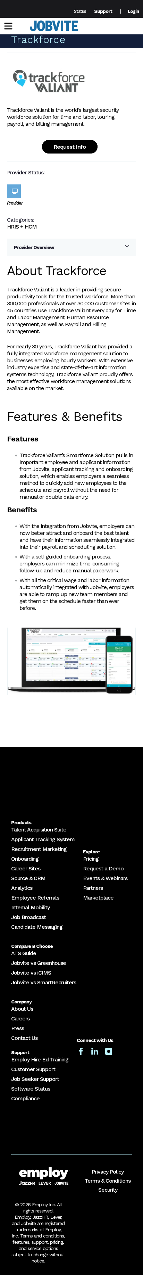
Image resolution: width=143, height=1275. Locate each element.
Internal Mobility (30, 907)
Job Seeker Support (35, 1079)
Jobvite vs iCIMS (31, 972)
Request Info (70, 146)
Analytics (21, 888)
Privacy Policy (108, 1171)
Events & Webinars (105, 878)
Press (17, 1028)
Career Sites (25, 868)
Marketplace (98, 897)
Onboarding (25, 858)
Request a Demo (103, 868)
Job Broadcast (28, 917)
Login (133, 11)
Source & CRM (28, 878)
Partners (93, 888)
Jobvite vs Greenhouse (38, 963)
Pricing (91, 858)
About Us (22, 1008)
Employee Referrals (35, 897)
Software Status (30, 1088)
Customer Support (33, 1069)
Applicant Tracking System (43, 839)
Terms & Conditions (108, 1180)
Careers (20, 1018)
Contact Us (24, 1038)
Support (103, 11)
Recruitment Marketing (39, 849)
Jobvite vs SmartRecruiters (43, 982)
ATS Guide (23, 953)
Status (80, 11)
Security (107, 1189)
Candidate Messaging (36, 927)
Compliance (25, 1098)
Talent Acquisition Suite (38, 829)
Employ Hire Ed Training (39, 1059)
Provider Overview (34, 247)
